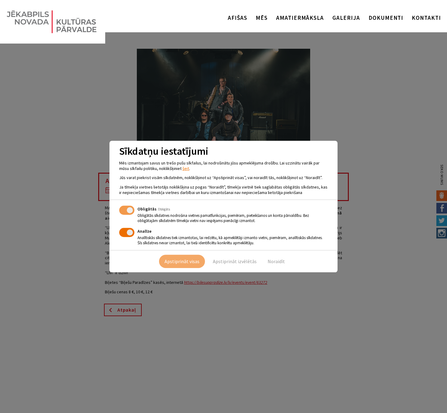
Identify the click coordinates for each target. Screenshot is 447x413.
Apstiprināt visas (182, 261)
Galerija (346, 17)
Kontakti (426, 17)
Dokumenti (386, 17)
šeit (185, 168)
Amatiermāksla (300, 17)
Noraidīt (276, 261)
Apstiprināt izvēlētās (235, 261)
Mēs (262, 17)
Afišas (237, 17)
